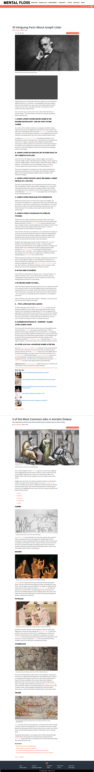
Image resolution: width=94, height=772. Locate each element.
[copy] (23, 33)
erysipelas (28, 255)
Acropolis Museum (50, 483)
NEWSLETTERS (49, 765)
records (36, 638)
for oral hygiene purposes (34, 339)
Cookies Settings (71, 767)
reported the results (27, 249)
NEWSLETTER (34, 2)
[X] (83, 6)
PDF (51, 166)
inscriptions (18, 637)
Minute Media (44, 770)
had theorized (35, 223)
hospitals (35, 348)
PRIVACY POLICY (60, 765)
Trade (16, 724)
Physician (20, 498)
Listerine (27, 330)
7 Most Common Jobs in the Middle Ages (26, 746)
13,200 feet (34, 351)
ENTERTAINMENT (52, 2)
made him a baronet (40, 307)
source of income (43, 588)
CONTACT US (34, 765)
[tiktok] (88, 6)
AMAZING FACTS (43, 2)
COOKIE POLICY (71, 765)
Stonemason (21, 500)
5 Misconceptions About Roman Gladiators (26, 748)
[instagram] (86, 6)
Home (16, 409)
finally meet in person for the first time (44, 263)
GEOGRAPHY (62, 2)
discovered (18, 738)
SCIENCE (21, 409)
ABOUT (20, 765)
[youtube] (91, 6)
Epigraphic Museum (49, 684)
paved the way (43, 131)
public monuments (25, 348)
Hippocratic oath (43, 631)
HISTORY (70, 2)
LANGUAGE (76, 2)
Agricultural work (20, 537)
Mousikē (20, 495)
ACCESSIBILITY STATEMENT (37, 767)
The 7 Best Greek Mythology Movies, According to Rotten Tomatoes (32, 750)
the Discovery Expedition (42, 355)
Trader (19, 503)
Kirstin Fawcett (17, 30)
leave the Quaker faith (30, 192)
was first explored (19, 355)
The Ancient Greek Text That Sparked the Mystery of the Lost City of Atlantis (34, 752)
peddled (52, 339)
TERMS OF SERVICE (23, 767)
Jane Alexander (17, 424)
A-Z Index (59, 767)
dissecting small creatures (29, 138)
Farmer (19, 493)
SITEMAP (48, 767)
